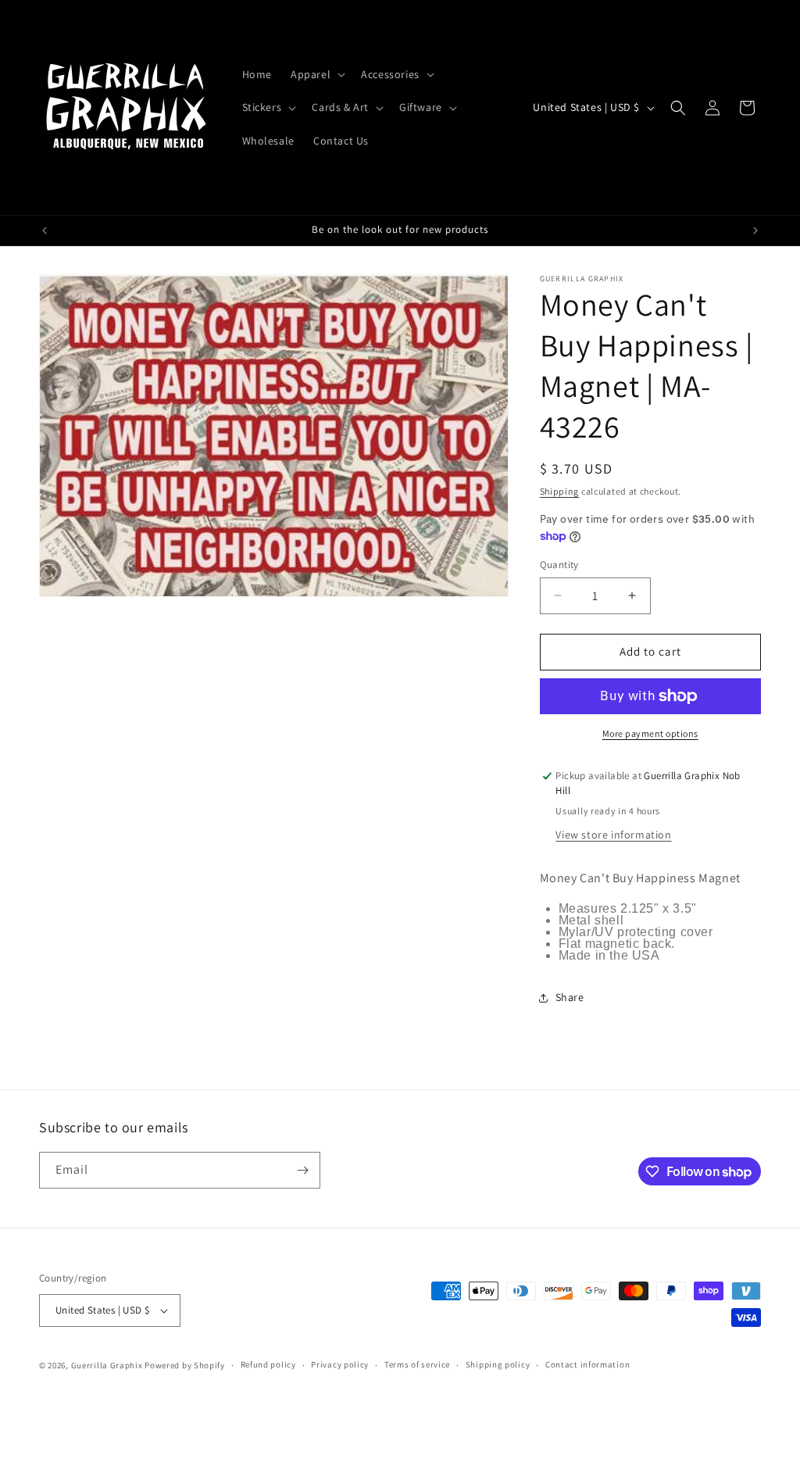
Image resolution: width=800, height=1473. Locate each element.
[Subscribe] (302, 1170)
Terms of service (417, 1364)
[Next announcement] (755, 230)
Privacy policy (340, 1364)
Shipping (560, 491)
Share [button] (569, 997)
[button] (316, 74)
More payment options (650, 733)
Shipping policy (498, 1364)
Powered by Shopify (185, 1365)
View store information (613, 835)
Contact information (587, 1364)
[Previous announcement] (44, 230)
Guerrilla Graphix (107, 1365)
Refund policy (268, 1364)
